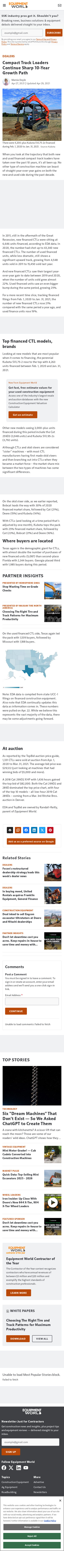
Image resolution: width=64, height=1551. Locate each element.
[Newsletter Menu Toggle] (60, 5)
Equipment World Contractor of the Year (30, 1261)
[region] (32, 1523)
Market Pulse (10, 1170)
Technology (9, 1108)
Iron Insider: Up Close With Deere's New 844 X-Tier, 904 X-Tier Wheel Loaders (20, 1202)
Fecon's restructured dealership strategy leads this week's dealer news (21, 872)
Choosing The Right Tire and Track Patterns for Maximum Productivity (20, 615)
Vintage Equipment (14, 1146)
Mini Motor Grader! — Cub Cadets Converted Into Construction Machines (19, 1154)
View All (42, 1338)
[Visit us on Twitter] (11, 1467)
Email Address (14, 995)
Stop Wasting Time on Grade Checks (20, 588)
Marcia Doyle (18, 79)
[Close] (60, 1500)
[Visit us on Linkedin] (18, 1467)
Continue (16, 1011)
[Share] (26, 830)
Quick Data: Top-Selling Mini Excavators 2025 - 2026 (20, 1176)
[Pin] (50, 830)
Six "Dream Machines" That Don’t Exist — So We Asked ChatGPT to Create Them (29, 1118)
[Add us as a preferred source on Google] (18, 830)
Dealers (8, 56)
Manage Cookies (32, 1527)
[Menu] (4, 5)
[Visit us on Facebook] (4, 1467)
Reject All (32, 1536)
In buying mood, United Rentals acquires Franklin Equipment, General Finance (20, 895)
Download (17, 1338)
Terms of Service (17, 44)
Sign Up (11, 1451)
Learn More (18, 1292)
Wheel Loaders (11, 1194)
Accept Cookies (32, 1545)
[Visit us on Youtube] (25, 1467)
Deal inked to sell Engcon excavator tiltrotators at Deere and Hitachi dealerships (21, 917)
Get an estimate (23, 414)
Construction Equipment (17, 910)
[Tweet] (42, 830)
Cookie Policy (50, 1520)
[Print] (10, 830)
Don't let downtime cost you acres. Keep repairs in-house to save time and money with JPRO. (21, 941)
